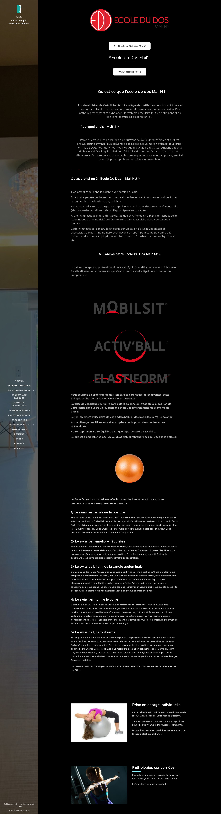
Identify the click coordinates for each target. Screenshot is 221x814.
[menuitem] (19, 380)
